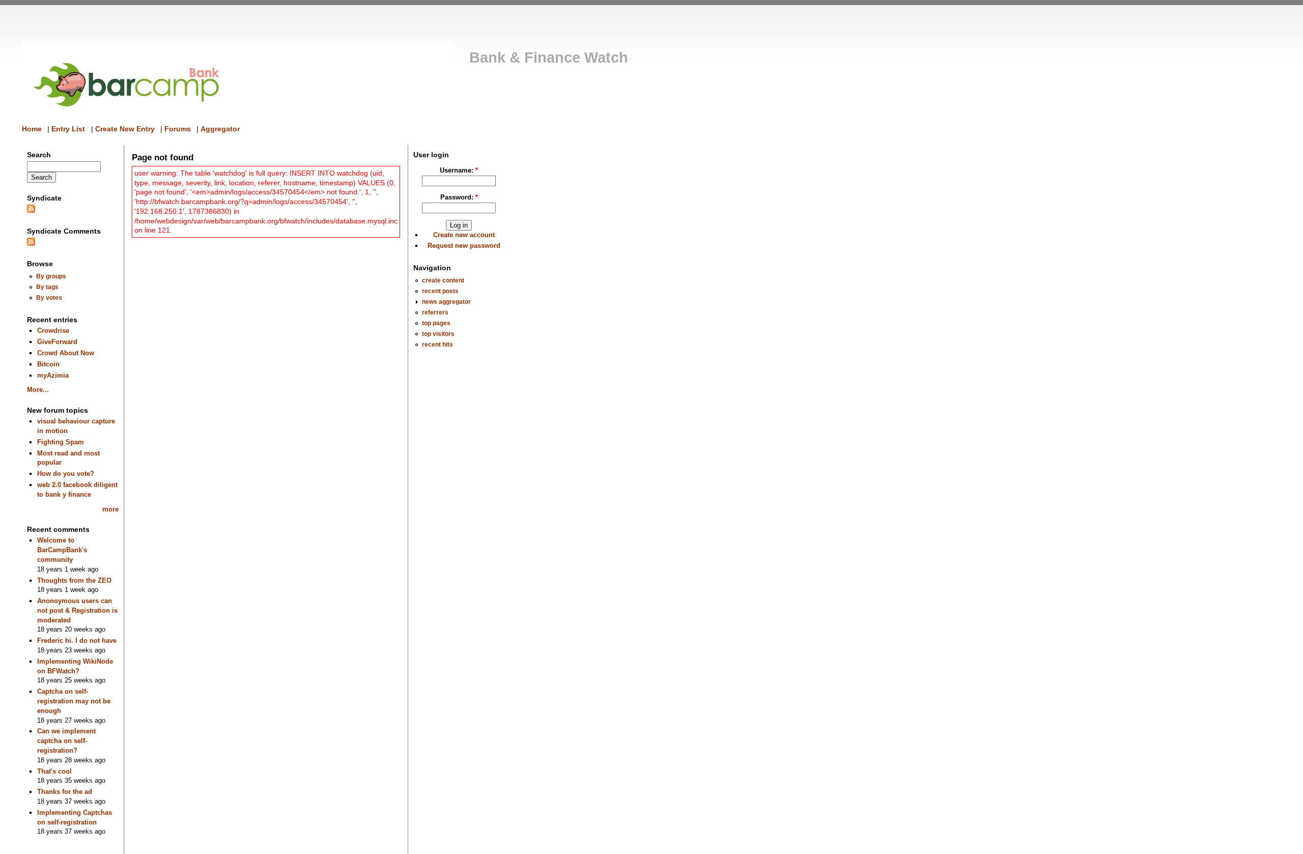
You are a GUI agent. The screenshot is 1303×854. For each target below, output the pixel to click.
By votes (49, 297)
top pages (436, 323)
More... (38, 389)
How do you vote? (65, 473)
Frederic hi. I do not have (77, 640)
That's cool (54, 771)
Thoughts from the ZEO (74, 580)
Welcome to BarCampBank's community (62, 549)
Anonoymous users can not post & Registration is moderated (77, 610)
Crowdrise (53, 330)
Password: (459, 197)
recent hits (437, 344)
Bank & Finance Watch (548, 57)
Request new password (464, 245)
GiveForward (57, 342)
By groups (51, 276)
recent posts (440, 291)
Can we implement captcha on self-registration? (66, 740)
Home (32, 129)
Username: (459, 170)
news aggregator (446, 301)
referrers (435, 312)
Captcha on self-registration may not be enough (73, 701)
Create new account (464, 235)
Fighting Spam (60, 442)
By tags (47, 286)
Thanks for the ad (64, 791)
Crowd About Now (65, 353)
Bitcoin (48, 364)
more (110, 509)
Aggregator (220, 129)
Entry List (68, 129)
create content (443, 280)
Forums (177, 129)
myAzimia (53, 375)
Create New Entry (125, 129)
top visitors (438, 333)
